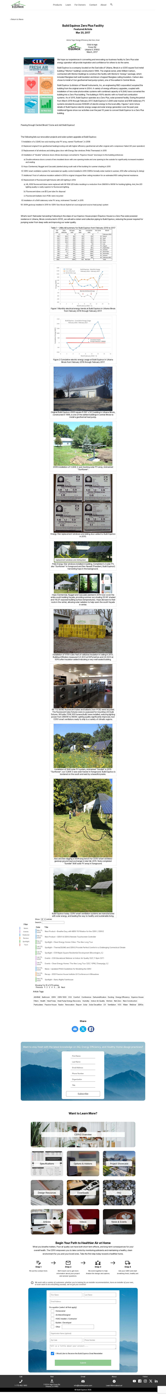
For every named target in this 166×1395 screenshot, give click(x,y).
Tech (26, 945)
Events (25, 932)
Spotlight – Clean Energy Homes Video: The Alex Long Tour (69, 942)
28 (59, 987)
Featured (26, 935)
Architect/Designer (63, 1315)
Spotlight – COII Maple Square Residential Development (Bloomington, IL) (74, 953)
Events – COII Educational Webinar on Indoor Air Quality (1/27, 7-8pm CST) (74, 958)
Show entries (43, 919)
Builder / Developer (63, 1323)
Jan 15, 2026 (39, 953)
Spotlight (26, 941)
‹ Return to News (16, 19)
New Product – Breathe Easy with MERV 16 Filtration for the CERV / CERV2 (74, 931)
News (26, 928)
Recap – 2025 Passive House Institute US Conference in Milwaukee (72, 974)
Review (26, 938)
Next (63, 987)
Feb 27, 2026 (39, 937)
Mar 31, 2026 (39, 931)
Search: (38, 922)
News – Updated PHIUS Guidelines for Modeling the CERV (68, 969)
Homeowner (61, 1311)
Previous (39, 987)
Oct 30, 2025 (40, 969)
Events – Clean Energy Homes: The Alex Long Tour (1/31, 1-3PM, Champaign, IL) (76, 963)
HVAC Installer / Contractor (66, 1319)
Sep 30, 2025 (40, 979)
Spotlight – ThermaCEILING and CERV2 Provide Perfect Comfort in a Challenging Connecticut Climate (85, 947)
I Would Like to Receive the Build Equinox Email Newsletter (79, 1353)
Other (58, 1327)
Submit (83, 1363)
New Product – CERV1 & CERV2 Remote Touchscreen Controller (70, 937)
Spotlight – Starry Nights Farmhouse (59, 980)
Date (38, 927)
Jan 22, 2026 (40, 947)
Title (46, 927)
